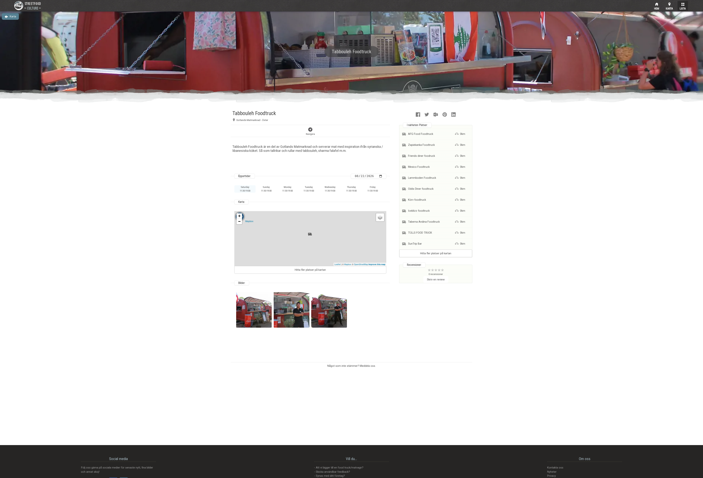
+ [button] (239, 216)
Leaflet (337, 264)
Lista (683, 8)
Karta (669, 8)
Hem (656, 8)
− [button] (239, 221)
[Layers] (380, 217)
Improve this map (377, 264)
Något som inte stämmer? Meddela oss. (351, 366)
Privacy (551, 475)
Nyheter (552, 471)
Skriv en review (436, 279)
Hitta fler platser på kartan (310, 269)
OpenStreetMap (361, 264)
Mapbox (249, 221)
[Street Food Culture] (27, 5)
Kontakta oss (555, 467)
